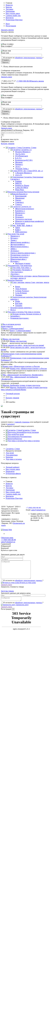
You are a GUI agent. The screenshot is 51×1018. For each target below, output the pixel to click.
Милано (19, 162)
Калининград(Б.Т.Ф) (24, 160)
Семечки (19, 202)
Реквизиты (10, 471)
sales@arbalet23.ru (38, 510)
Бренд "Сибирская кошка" (20, 331)
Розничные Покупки (14, 20)
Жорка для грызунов (18, 341)
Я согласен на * (23, 580)
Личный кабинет (12, 467)
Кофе (18, 230)
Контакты (10, 18)
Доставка (9, 9)
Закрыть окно (6, 77)
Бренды (9, 7)
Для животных (26, 436)
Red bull (18, 303)
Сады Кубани (21, 293)
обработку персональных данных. (28, 58)
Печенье (19, 217)
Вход (8, 24)
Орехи (18, 200)
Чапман (19, 164)
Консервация (21, 196)
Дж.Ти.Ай (20, 154)
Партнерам (10, 11)
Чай (17, 228)
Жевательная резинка (24, 209)
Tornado (18, 306)
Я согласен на (23, 58)
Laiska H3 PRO (21, 188)
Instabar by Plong (22, 185)
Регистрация (11, 26)
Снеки (18, 204)
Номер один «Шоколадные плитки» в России (28, 368)
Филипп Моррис (22, 152)
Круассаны (20, 223)
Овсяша (18, 295)
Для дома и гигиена (32, 441)
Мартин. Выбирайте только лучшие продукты (28, 387)
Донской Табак (22, 169)
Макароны (20, 198)
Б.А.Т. (18, 158)
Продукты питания (31, 432)
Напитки (18, 439)
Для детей (20, 434)
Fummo (18, 181)
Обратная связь (7, 538)
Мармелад (20, 213)
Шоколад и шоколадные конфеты (29, 221)
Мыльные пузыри (22, 263)
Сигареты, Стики (29, 430)
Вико (17, 287)
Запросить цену (22, 605)
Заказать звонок (7, 30)
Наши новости (7, 326)
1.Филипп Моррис (23, 173)
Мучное (18, 215)
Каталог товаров (7, 144)
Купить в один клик (27, 583)
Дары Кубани (21, 289)
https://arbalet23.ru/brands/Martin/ (13, 390)
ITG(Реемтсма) (21, 156)
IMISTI (18, 183)
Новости (9, 5)
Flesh (17, 301)
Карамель (20, 211)
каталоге (10, 424)
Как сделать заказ (13, 13)
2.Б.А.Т (18, 175)
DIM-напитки (21, 232)
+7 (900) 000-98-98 (23, 81)
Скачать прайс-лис (13, 16)
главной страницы (22, 422)
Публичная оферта (13, 473)
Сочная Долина (22, 291)
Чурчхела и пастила (23, 219)
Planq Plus (19, 190)
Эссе (18, 166)
